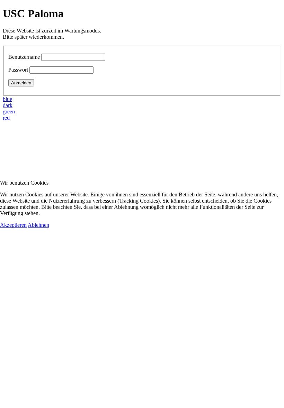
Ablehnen (38, 225)
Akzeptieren (13, 225)
